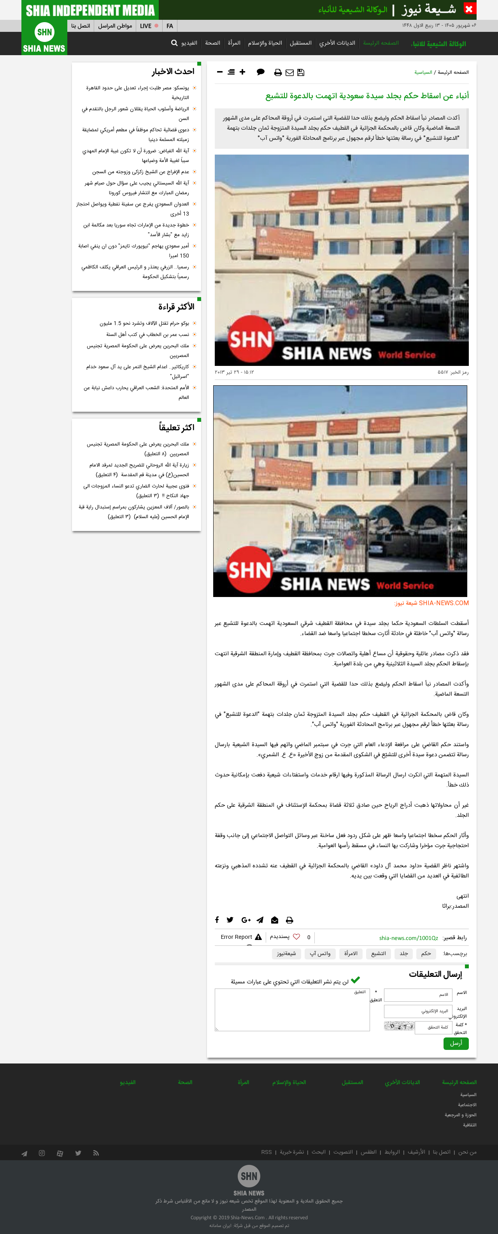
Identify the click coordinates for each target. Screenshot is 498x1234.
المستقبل (301, 43)
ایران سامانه (220, 1226)
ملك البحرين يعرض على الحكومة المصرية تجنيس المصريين (138, 351)
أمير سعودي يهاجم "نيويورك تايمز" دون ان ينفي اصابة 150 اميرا (133, 251)
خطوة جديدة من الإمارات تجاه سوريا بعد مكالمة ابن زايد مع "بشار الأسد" (136, 230)
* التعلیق (376, 996)
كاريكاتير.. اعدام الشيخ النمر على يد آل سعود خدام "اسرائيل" (137, 372)
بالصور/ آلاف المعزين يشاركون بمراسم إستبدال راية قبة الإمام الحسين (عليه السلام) (134, 512)
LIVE (145, 26)
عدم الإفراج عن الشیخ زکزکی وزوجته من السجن (140, 172)
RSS (266, 1152)
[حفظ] (300, 72)
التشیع (378, 954)
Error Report (236, 937)
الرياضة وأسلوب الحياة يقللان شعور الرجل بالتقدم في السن (135, 114)
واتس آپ (320, 954)
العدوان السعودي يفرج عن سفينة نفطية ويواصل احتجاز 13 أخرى (132, 209)
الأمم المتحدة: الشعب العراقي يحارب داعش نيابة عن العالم (136, 393)
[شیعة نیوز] (249, 10)
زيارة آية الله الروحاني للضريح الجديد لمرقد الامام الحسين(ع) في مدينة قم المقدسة (139, 470)
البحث (319, 1152)
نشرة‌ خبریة (292, 1152)
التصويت (343, 1152)
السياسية (423, 72)
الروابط (392, 1152)
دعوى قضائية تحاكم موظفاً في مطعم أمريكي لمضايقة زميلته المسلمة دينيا (135, 135)
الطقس (369, 1152)
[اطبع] (278, 72)
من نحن (467, 1152)
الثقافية (470, 1125)
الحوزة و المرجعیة (461, 1115)
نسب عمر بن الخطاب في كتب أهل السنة (147, 335)
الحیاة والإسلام (265, 43)
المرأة (234, 43)
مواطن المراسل (115, 26)
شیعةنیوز (286, 954)
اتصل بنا (80, 26)
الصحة (212, 43)
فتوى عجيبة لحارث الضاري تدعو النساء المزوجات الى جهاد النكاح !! (136, 491)
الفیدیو (189, 43)
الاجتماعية (467, 1105)
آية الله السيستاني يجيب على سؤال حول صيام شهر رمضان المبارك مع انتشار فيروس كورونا (137, 188)
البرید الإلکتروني (457, 1012)
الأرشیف (416, 1152)
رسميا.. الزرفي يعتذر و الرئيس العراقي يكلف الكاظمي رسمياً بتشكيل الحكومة (135, 272)
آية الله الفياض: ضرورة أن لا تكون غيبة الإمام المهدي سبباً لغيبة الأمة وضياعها (135, 156)
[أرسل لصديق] (290, 72)
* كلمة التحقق (460, 1029)
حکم (426, 954)
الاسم (462, 993)
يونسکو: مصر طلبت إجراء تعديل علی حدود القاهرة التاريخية (137, 93)
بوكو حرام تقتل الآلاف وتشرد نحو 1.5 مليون (144, 323)
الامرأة (351, 954)
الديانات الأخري (337, 43)
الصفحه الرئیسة (381, 43)
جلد (404, 954)
